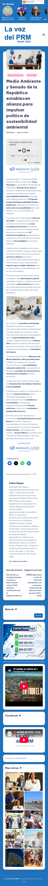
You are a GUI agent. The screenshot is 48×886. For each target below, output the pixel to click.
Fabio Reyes (16, 483)
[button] (18, 561)
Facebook (11, 715)
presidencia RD (24, 443)
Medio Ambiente (15, 75)
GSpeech (37, 162)
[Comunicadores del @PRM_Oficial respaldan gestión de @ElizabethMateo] (33, 781)
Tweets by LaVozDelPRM (15, 758)
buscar (38, 615)
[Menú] (43, 34)
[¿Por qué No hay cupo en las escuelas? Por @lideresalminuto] (14, 857)
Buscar (9, 609)
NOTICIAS (31, 75)
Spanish (30, 2)
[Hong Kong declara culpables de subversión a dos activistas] (33, 819)
